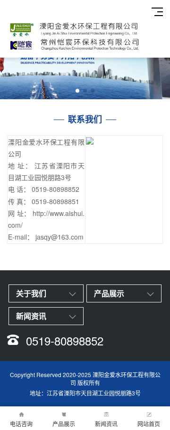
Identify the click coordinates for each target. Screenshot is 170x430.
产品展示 (63, 424)
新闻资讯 (106, 424)
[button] (77, 91)
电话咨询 (21, 424)
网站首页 (148, 424)
